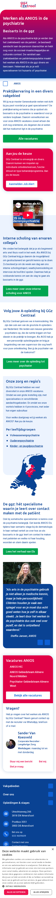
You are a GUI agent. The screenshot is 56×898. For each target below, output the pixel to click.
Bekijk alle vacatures (28, 695)
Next (47, 642)
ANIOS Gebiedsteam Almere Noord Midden (27, 674)
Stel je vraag (16, 766)
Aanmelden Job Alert (21, 184)
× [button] (53, 849)
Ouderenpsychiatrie (22, 440)
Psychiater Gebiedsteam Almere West (29, 683)
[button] (28, 886)
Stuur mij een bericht (21, 761)
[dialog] (28, 872)
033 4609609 (19, 836)
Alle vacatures (28, 138)
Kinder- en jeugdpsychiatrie (26, 446)
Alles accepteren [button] (16, 892)
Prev (40, 642)
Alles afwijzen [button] (41, 892)
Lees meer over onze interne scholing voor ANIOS (23, 291)
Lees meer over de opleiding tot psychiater (26, 363)
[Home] (28, 5)
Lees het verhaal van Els (20, 551)
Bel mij (42, 761)
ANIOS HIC (16, 666)
